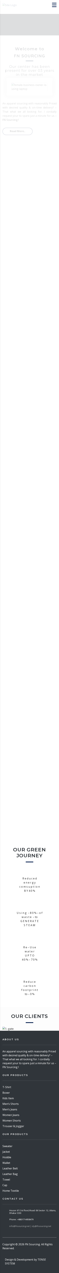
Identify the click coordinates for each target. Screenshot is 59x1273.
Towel (6, 1179)
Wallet (6, 1163)
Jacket (6, 1152)
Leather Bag (10, 1174)
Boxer (6, 1092)
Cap (4, 1185)
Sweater (7, 1146)
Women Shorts (11, 1120)
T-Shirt (6, 1087)
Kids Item (8, 1098)
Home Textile (10, 1191)
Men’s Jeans (9, 1109)
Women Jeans (10, 1115)
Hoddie (6, 1157)
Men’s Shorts (10, 1104)
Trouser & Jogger (13, 1126)
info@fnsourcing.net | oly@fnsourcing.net (30, 1226)
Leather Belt (10, 1168)
